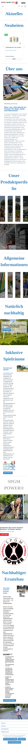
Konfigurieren (21, 739)
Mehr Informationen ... (19, 736)
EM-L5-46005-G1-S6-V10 (11, 50)
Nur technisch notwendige (10, 739)
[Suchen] (18, 6)
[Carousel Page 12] (23, 370)
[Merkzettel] (22, 6)
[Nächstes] (27, 369)
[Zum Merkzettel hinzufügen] (20, 43)
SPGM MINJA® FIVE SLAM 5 (13, 47)
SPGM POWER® (4, 534)
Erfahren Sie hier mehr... (9, 700)
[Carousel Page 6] (23, 366)
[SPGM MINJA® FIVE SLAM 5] (14, 39)
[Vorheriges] (18, 369)
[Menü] (2, 6)
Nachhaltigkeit (6, 329)
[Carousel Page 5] (21, 366)
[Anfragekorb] (25, 6)
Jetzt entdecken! (8, 472)
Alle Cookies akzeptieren (14, 742)
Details (14, 58)
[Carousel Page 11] (21, 370)
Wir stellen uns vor (15, 86)
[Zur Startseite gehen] (9, 3)
